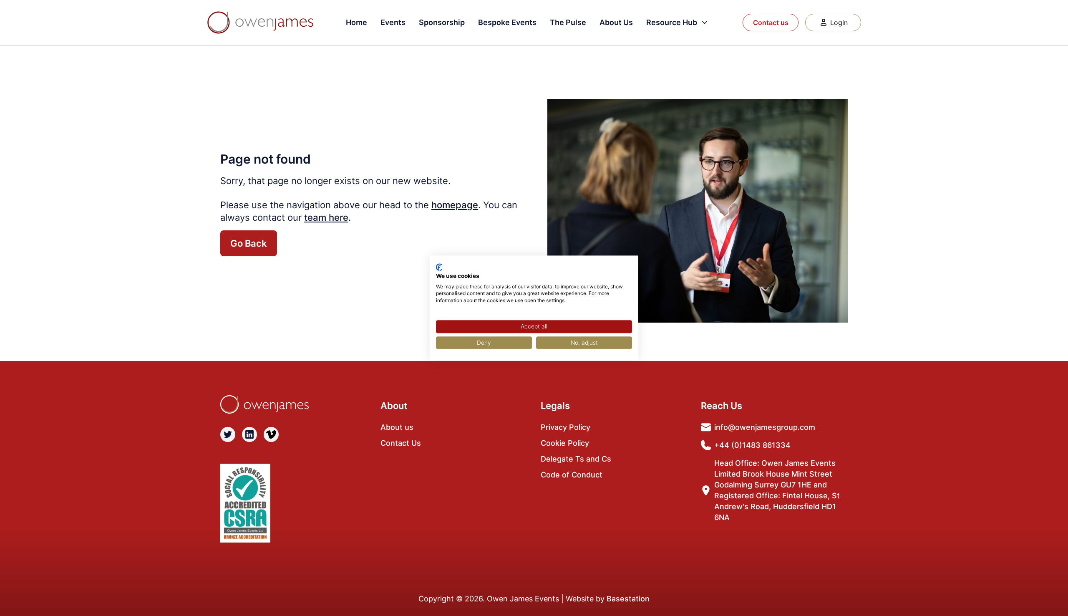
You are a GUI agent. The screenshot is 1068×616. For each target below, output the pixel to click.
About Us (616, 22)
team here (326, 217)
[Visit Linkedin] (249, 434)
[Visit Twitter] (227, 434)
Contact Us (400, 443)
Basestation (628, 598)
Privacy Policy (565, 427)
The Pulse (568, 22)
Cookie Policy (565, 443)
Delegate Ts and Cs (576, 458)
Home (356, 22)
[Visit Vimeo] (271, 434)
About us (396, 427)
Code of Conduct (571, 474)
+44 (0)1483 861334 (752, 445)
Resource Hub (671, 22)
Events (393, 22)
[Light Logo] (260, 22)
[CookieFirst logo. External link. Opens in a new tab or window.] (439, 267)
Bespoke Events (507, 22)
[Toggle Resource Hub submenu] (704, 22)
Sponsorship (442, 22)
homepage (454, 204)
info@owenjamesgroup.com (764, 427)
